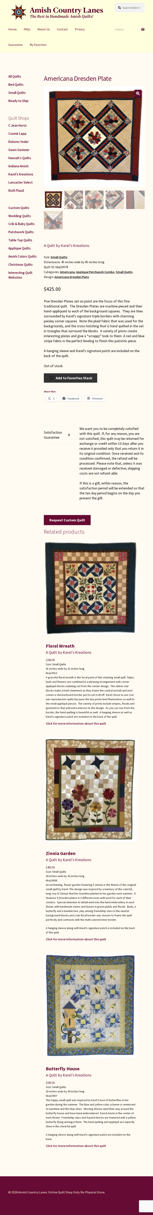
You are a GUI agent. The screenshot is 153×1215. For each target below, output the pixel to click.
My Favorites (38, 45)
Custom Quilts (18, 208)
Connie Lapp (17, 133)
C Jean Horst (17, 125)
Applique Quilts (19, 248)
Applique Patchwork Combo (95, 272)
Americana (67, 272)
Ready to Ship (18, 101)
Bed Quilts (16, 84)
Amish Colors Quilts (22, 256)
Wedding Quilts (19, 216)
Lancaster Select (20, 182)
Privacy (80, 29)
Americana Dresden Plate (71, 277)
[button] (137, 93)
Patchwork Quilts (21, 232)
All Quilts (14, 76)
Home (12, 29)
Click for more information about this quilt (76, 723)
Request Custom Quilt (67, 520)
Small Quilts (59, 257)
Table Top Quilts (20, 240)
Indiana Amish (18, 166)
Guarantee (15, 45)
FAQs (27, 29)
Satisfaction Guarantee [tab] (53, 435)
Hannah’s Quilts (19, 158)
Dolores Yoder (18, 142)
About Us (43, 29)
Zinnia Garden (61, 853)
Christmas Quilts (20, 264)
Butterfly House (62, 1069)
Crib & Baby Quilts (21, 224)
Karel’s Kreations (20, 174)
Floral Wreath (60, 646)
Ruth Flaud (16, 190)
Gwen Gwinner (18, 150)
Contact (62, 29)
